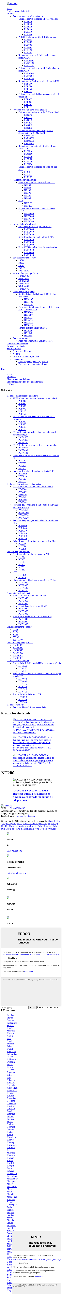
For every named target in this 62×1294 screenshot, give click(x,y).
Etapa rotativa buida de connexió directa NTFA (34, 580)
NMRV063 (23, 286)
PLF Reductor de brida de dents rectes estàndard (35, 398)
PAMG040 (29, 135)
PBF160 (28, 89)
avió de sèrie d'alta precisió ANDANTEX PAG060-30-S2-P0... (32, 749)
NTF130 (28, 203)
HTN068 (28, 312)
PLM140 (28, 151)
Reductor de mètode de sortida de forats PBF (38, 81)
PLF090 (28, 29)
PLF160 (28, 34)
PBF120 (28, 91)
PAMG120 (29, 143)
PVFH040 (29, 250)
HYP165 (28, 335)
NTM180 (28, 304)
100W (21, 260)
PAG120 (28, 122)
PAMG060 (29, 138)
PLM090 (28, 161)
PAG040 (28, 115)
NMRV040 (23, 281)
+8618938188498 (17, 808)
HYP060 (28, 330)
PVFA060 (29, 73)
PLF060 (28, 24)
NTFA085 (29, 216)
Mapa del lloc (54, 821)
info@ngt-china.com (26, 816)
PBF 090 (28, 86)
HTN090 (28, 315)
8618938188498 (14, 851)
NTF (20, 200)
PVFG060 (29, 242)
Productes (11, 13)
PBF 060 (28, 84)
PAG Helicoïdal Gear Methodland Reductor (33, 486)
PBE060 (28, 99)
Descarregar (18, 359)
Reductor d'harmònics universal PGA (35, 341)
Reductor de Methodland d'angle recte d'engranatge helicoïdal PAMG (35, 131)
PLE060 (28, 42)
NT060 (27, 185)
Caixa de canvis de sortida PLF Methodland (38, 19)
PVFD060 (29, 231)
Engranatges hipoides (12, 823)
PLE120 (28, 50)
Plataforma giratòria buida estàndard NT (36, 182)
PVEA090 (29, 63)
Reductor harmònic (21, 338)
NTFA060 (29, 213)
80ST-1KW (23, 270)
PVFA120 (29, 78)
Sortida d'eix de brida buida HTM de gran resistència (37, 663)
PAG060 (28, 117)
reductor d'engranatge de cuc (26, 273)
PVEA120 (29, 65)
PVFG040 (29, 239)
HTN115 (28, 317)
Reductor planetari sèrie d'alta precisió (30, 109)
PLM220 (28, 156)
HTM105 (28, 299)
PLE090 (28, 47)
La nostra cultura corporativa (26, 356)
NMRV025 (23, 276)
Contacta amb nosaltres (17, 343)
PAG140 (28, 125)
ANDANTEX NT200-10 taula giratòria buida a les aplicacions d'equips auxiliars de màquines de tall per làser (33, 795)
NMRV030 (23, 278)
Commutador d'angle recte (25, 224)
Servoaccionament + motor (25, 257)
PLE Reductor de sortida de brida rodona (37, 37)
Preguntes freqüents (16, 346)
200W (21, 263)
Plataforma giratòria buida (24, 180)
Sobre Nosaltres (14, 348)
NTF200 (28, 206)
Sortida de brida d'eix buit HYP (32, 328)
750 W (21, 268)
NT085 (27, 187)
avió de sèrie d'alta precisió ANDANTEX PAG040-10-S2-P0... (32, 764)
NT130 (27, 190)
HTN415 (28, 325)
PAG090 (28, 120)
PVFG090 (29, 244)
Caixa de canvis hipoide (23, 291)
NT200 (27, 193)
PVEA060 (29, 60)
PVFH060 (29, 252)
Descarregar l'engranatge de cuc (32, 364)
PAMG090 (29, 141)
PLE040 (28, 39)
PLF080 (28, 26)
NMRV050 (23, 283)
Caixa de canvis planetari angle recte (22, 829)
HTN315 (28, 322)
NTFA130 (29, 219)
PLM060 (28, 159)
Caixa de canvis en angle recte (23, 826)
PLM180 (28, 154)
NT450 (27, 198)
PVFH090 (29, 255)
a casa (9, 8)
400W (21, 265)
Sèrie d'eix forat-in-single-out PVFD (34, 226)
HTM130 (28, 302)
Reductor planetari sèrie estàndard (28, 16)
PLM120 (28, 164)
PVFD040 (29, 229)
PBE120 (28, 104)
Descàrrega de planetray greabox (33, 361)
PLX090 (28, 174)
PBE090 (28, 102)
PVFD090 (29, 234)
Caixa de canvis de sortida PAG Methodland (38, 112)
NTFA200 (29, 221)
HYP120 (28, 333)
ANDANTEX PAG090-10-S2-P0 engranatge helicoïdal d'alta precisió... (34, 731)
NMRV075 (23, 289)
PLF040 (28, 21)
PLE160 (28, 52)
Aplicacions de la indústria (19, 11)
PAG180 (28, 128)
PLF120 (28, 32)
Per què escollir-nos (22, 351)
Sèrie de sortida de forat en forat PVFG (36, 237)
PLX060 (28, 172)
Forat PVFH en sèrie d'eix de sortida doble (37, 247)
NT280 (27, 195)
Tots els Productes (48, 829)
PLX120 (28, 177)
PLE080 (28, 45)
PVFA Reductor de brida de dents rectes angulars (35, 445)
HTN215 (28, 320)
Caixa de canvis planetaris (35, 823)
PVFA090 (29, 76)
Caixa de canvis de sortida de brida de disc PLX (34, 541)
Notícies (16, 354)
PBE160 (28, 107)
